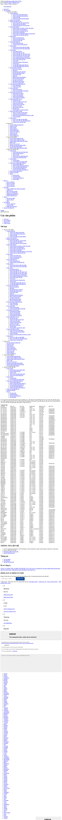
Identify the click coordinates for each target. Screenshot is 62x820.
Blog (8, 201)
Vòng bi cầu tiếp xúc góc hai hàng (21, 22)
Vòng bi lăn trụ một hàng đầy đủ (20, 35)
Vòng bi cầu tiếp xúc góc (16, 21)
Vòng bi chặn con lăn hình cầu (20, 44)
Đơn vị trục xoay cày (15, 144)
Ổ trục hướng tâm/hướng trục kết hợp (22, 58)
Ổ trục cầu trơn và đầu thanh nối (17, 84)
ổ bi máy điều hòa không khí (16, 124)
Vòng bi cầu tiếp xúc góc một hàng (21, 25)
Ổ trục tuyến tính (14, 88)
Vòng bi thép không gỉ (18, 164)
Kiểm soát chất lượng (12, 206)
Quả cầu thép (16, 179)
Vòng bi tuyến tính (17, 89)
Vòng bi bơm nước (14, 130)
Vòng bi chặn (13, 46)
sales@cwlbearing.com (9, 553)
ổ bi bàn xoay (16, 108)
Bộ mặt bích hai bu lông (18, 81)
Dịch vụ (5, 180)
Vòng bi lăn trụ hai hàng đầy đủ (20, 31)
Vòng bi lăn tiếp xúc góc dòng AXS (21, 54)
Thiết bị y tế (9, 190)
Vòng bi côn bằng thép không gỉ (20, 169)
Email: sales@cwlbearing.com (12, 2)
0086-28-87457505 (8, 594)
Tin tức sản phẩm (11, 198)
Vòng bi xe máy (13, 133)
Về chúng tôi (7, 202)
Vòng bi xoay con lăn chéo (19, 122)
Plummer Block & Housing (19, 77)
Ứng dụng (6, 187)
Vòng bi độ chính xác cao (16, 99)
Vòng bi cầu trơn (17, 86)
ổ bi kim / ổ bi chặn (17, 105)
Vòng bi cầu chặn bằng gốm (19, 157)
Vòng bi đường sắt (14, 135)
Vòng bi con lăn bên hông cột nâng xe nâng (23, 115)
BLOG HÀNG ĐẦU (52, 581)
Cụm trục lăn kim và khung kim (20, 62)
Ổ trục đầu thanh (17, 85)
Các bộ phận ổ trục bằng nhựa (20, 161)
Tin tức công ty (10, 199)
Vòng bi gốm (13, 150)
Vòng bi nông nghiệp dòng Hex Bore (19, 141)
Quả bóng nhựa (16, 176)
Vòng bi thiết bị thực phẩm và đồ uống (16, 188)
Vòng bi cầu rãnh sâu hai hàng (20, 14)
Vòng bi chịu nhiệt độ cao (16, 171)
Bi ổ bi (11, 173)
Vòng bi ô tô (7, 222)
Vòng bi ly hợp (13, 126)
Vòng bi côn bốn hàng (18, 96)
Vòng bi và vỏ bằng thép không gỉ (18, 163)
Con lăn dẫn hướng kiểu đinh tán (20, 65)
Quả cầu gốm (16, 175)
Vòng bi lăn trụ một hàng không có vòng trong (24, 33)
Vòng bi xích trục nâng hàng (19, 114)
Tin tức (5, 197)
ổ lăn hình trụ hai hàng (18, 93)
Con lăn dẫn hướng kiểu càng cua (21, 66)
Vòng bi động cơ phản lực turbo (20, 109)
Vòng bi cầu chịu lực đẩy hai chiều (21, 47)
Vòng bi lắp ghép (17, 74)
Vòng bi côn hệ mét (17, 40)
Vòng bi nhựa (13, 158)
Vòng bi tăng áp (13, 129)
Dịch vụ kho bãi (10, 184)
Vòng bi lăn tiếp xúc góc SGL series (21, 55)
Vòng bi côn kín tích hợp (19, 39)
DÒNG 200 (12, 142)
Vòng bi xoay (13, 118)
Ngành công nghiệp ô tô (12, 194)
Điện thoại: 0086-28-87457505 (14, 1)
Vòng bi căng (13, 127)
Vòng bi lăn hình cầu (15, 41)
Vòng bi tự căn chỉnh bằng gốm (20, 156)
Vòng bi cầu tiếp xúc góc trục (20, 101)
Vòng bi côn (13, 36)
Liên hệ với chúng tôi (9, 207)
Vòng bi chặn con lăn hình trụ (20, 29)
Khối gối (15, 75)
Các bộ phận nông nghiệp (16, 146)
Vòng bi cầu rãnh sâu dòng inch (20, 16)
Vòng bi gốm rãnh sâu (18, 153)
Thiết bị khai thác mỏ (12, 195)
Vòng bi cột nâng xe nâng (16, 111)
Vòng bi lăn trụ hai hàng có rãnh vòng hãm (23, 28)
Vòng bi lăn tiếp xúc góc (18, 52)
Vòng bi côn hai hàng (18, 95)
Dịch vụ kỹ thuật (11, 183)
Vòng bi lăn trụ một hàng (19, 32)
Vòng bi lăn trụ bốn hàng (19, 97)
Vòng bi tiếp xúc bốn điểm (19, 24)
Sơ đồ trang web (42, 581)
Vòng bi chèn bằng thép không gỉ (21, 165)
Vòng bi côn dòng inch (18, 37)
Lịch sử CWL (10, 205)
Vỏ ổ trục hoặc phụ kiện (15, 67)
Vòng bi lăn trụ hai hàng (18, 104)
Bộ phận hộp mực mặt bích (19, 71)
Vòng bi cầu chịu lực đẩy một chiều (21, 48)
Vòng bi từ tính (16, 17)
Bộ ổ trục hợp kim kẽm (18, 82)
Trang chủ (6, 9)
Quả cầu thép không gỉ (18, 178)
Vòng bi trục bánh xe (15, 131)
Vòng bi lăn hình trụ (14, 26)
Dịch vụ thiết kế (10, 182)
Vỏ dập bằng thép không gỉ (19, 168)
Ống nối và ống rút (17, 69)
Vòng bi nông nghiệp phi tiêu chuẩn (18, 148)
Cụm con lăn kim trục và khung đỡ (21, 56)
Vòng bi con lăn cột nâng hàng (20, 112)
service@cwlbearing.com (10, 611)
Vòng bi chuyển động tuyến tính (20, 90)
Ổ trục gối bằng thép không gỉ (20, 167)
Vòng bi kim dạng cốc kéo (19, 59)
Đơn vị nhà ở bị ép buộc (18, 78)
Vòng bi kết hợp (16, 116)
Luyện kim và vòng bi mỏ (16, 92)
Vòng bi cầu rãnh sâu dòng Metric (21, 18)
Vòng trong (15, 60)
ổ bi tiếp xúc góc (17, 100)
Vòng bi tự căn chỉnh (15, 20)
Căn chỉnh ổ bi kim (17, 51)
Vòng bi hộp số (13, 134)
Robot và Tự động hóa (12, 193)
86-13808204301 (8, 623)
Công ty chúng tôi (11, 203)
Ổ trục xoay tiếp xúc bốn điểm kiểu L (22, 120)
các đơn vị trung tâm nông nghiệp (18, 145)
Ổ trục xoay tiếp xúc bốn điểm (20, 119)
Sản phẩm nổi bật (33, 581)
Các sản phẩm (7, 10)
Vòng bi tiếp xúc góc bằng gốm (20, 152)
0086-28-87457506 (8, 597)
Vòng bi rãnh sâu (14, 13)
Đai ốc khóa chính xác (18, 107)
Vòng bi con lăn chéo (18, 103)
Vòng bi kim (13, 50)
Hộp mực (15, 70)
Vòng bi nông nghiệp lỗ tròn (16, 138)
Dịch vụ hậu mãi (11, 186)
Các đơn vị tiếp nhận (18, 80)
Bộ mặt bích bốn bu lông (19, 73)
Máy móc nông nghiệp (12, 191)
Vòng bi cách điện (14, 172)
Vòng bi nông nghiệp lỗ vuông (17, 139)
